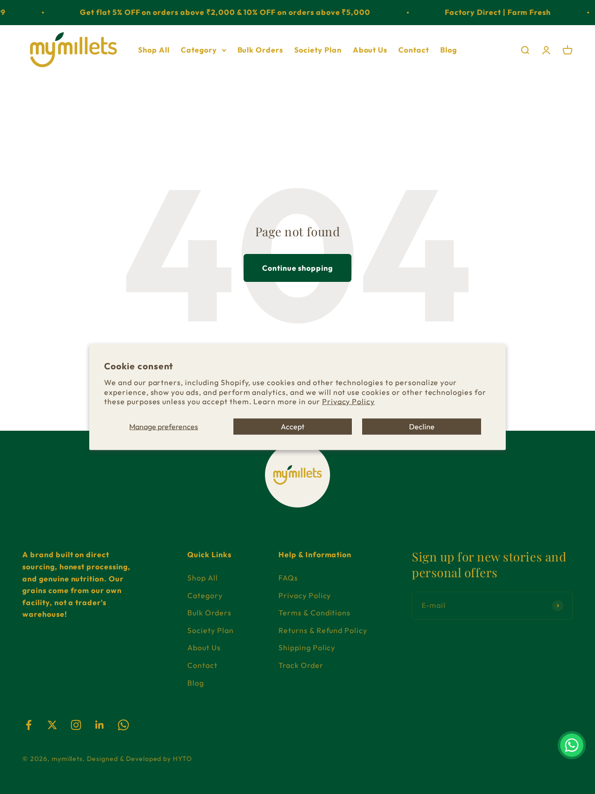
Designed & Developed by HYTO (139, 758)
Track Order (301, 665)
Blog (448, 49)
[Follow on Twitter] (52, 725)
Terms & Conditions (314, 612)
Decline (422, 426)
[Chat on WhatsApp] (571, 745)
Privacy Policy (348, 401)
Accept (292, 426)
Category (199, 49)
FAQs (288, 577)
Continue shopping (297, 268)
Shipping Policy (306, 647)
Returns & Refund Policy (322, 630)
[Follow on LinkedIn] (99, 725)
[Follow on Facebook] (28, 725)
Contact (413, 49)
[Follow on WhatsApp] (123, 725)
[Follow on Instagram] (76, 725)
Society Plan (318, 49)
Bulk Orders (261, 49)
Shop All (154, 49)
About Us (370, 49)
